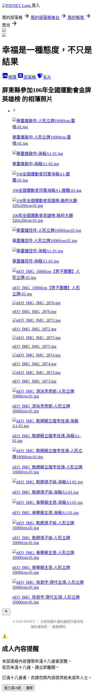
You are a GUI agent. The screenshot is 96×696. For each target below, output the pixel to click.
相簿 (12, 77)
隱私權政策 (39, 627)
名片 (47, 77)
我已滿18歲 (12, 688)
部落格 (30, 77)
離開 (29, 688)
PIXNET (29, 622)
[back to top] (6, 612)
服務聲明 (59, 627)
